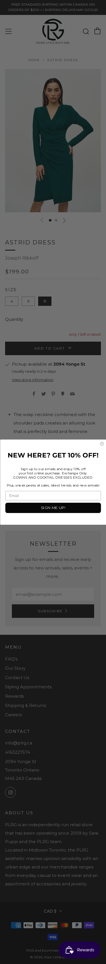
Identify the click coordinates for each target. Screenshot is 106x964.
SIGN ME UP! (53, 507)
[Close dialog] (101, 443)
